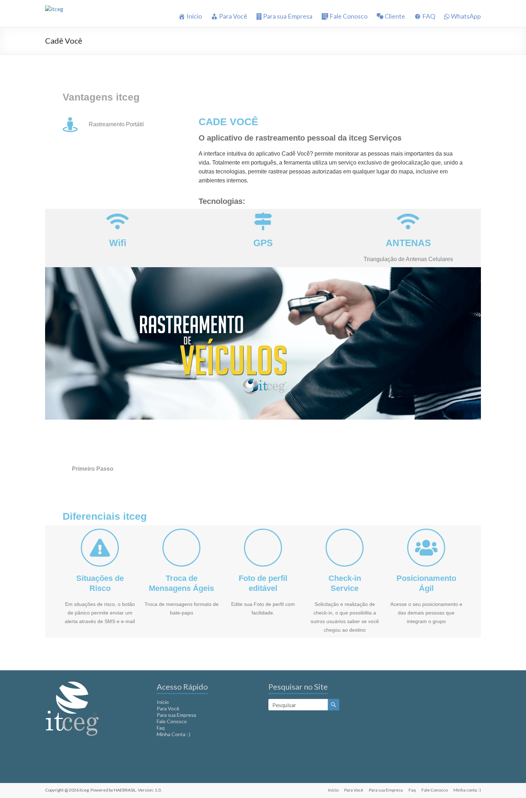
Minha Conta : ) (173, 734)
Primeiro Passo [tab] (92, 469)
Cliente (395, 16)
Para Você (233, 16)
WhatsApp (466, 16)
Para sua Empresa (287, 16)
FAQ (428, 16)
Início (194, 16)
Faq (161, 728)
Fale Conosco (348, 16)
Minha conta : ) (467, 790)
